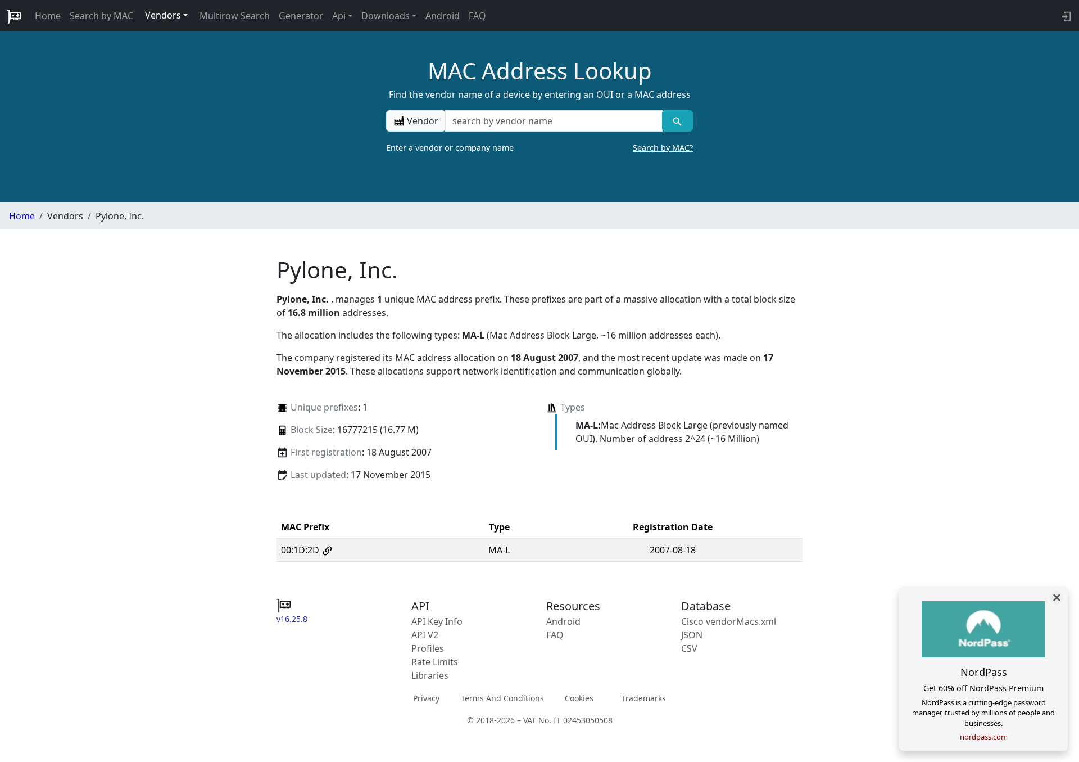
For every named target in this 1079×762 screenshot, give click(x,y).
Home (48, 16)
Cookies (579, 698)
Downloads (385, 16)
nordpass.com (984, 737)
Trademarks (644, 698)
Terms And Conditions (502, 698)
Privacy (426, 698)
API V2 (424, 635)
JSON (691, 635)
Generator (301, 16)
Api (339, 16)
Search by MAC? (663, 147)
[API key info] (1065, 15)
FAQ (477, 16)
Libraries (429, 675)
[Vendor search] (677, 121)
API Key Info (437, 621)
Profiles (427, 648)
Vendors (163, 15)
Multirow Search (235, 16)
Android (442, 16)
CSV (689, 648)
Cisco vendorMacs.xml (728, 621)
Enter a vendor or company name (539, 147)
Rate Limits (434, 662)
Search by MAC (101, 16)
